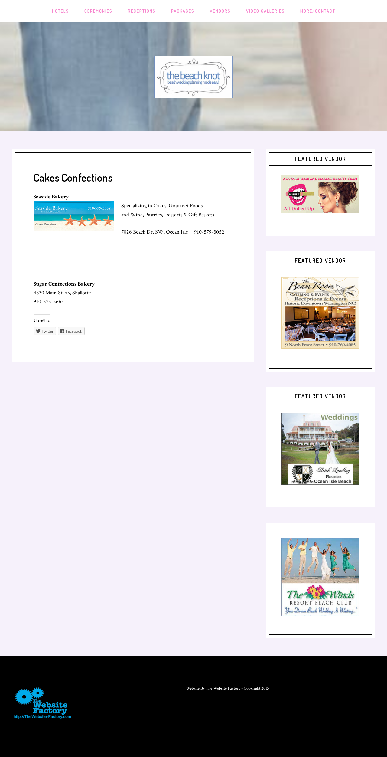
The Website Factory (223, 688)
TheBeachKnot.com (193, 77)
